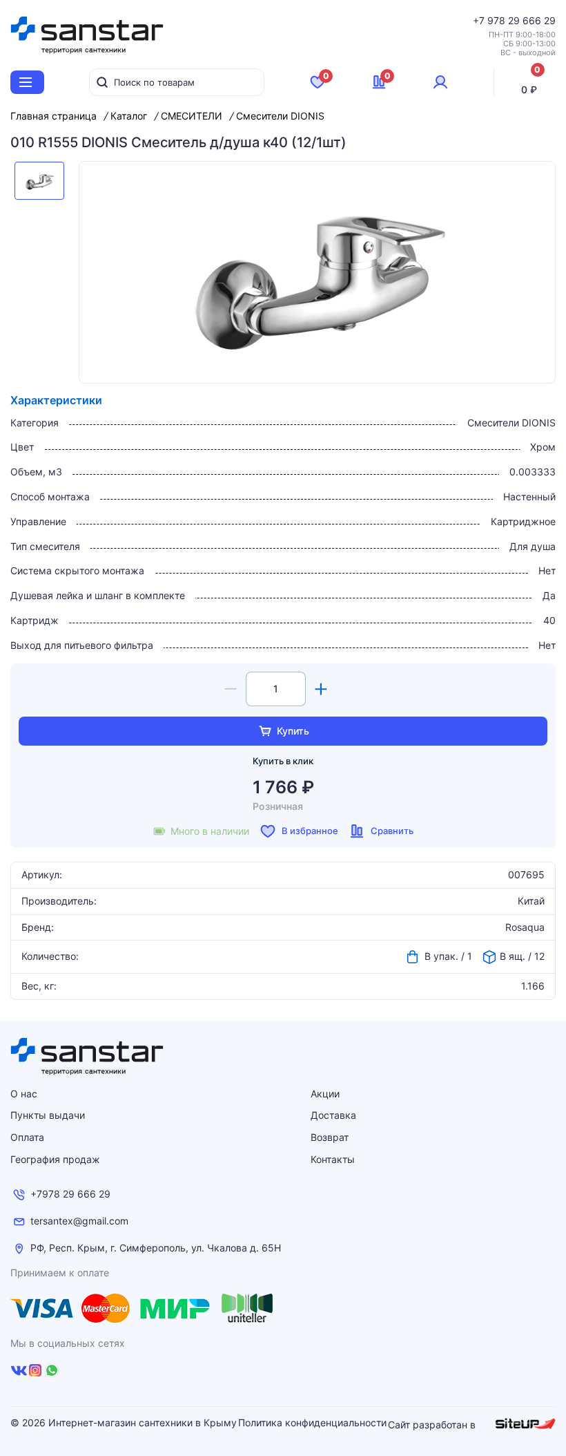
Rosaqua (525, 927)
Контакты (333, 1159)
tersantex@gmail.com (79, 1221)
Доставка (333, 1115)
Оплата (27, 1137)
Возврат (330, 1137)
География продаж (55, 1159)
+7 (480, 20)
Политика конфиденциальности (312, 1422)
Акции (325, 1093)
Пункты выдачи (47, 1115)
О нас (23, 1093)
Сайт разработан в (433, 1424)
